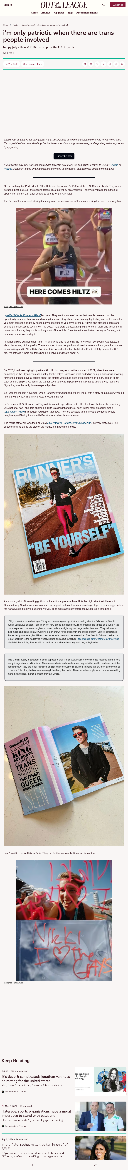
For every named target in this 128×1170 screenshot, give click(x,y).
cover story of (55, 423)
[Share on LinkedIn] (109, 64)
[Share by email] (84, 64)
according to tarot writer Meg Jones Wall (98, 638)
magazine (85, 423)
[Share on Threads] (103, 64)
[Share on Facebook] (91, 64)
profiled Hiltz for (14, 315)
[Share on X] (97, 64)
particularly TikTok (15, 411)
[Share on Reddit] (116, 64)
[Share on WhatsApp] (122, 64)
